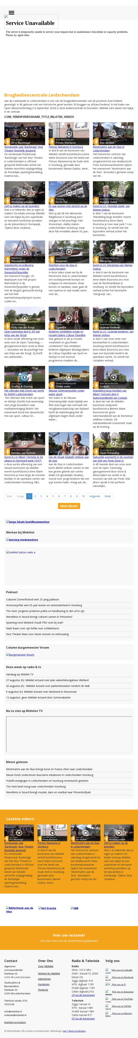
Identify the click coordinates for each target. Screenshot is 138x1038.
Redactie (43, 989)
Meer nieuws (69, 506)
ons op (120, 999)
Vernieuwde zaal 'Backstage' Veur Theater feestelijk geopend (23, 148)
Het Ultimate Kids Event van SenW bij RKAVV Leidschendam (24, 392)
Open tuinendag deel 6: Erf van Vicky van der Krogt (22, 333)
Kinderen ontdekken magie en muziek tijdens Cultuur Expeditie (67, 333)
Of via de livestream (83, 995)
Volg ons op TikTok (121, 1006)
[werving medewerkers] (22, 539)
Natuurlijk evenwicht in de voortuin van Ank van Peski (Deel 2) (113, 458)
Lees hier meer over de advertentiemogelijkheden (69, 941)
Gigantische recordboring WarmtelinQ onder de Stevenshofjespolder (18, 268)
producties (74, 1031)
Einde (108, 496)
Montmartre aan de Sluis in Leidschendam (108, 148)
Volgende (94, 496)
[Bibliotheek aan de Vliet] (20, 909)
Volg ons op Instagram (123, 991)
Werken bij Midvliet (49, 973)
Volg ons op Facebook (122, 977)
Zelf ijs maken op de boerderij (21, 206)
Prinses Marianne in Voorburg (66, 147)
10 (83, 496)
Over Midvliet (45, 966)
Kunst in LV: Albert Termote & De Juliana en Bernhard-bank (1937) (23, 458)
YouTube (128, 999)
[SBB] (74, 908)
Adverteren (44, 979)
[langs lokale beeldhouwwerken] (27, 521)
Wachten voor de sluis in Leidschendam (63, 266)
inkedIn (121, 970)
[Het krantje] (47, 908)
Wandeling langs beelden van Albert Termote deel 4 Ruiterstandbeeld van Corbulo (110, 394)
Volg (114, 999)
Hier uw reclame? (69, 935)
